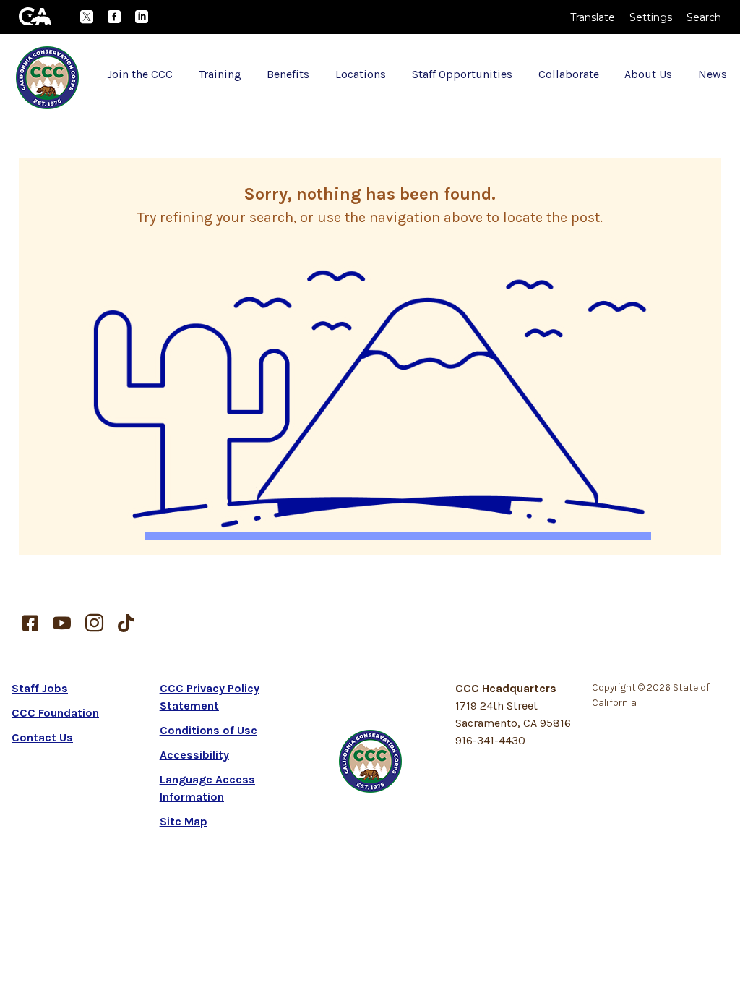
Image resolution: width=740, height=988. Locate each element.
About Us (648, 74)
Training (220, 74)
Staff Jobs (40, 688)
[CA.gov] (35, 16)
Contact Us (42, 737)
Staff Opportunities (462, 74)
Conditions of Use (208, 730)
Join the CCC (140, 74)
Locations (360, 74)
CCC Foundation (55, 713)
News (712, 74)
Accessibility (194, 755)
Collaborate (568, 74)
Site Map (183, 821)
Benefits (288, 74)
